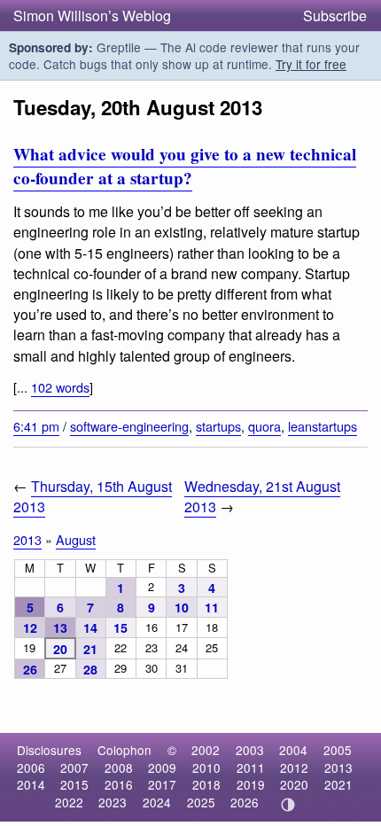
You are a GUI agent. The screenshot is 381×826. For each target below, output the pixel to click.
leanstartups (322, 426)
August (76, 539)
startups (218, 426)
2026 (244, 802)
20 (60, 649)
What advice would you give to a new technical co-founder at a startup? (184, 166)
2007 (74, 767)
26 (30, 669)
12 (30, 627)
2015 (74, 784)
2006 (31, 767)
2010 (206, 767)
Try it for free (311, 64)
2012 (294, 767)
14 (90, 627)
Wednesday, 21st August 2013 (262, 496)
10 (182, 607)
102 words (60, 387)
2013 (27, 539)
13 (60, 627)
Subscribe (335, 15)
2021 (338, 784)
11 (212, 607)
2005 (337, 750)
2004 (293, 750)
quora (264, 426)
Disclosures (49, 750)
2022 (69, 802)
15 (120, 627)
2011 (251, 767)
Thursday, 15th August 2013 (92, 496)
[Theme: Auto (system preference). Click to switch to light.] (288, 805)
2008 (119, 767)
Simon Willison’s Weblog (92, 15)
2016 (119, 784)
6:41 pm (36, 426)
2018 (206, 784)
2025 (201, 802)
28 (90, 669)
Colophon (124, 750)
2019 (251, 784)
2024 (157, 802)
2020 (294, 784)
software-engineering (129, 426)
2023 (112, 802)
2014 (31, 784)
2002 (205, 750)
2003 (250, 750)
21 (90, 649)
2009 (162, 767)
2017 (162, 784)
